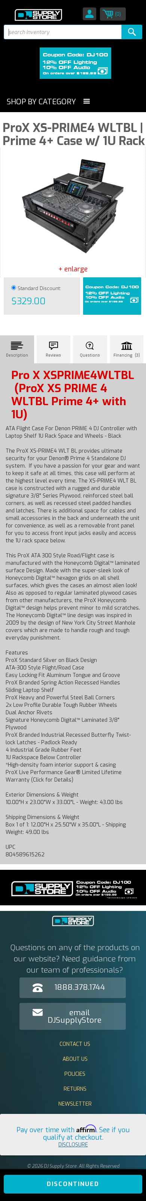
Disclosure (73, 1144)
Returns (75, 1089)
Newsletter (75, 1104)
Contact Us (75, 1044)
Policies (74, 1074)
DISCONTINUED (73, 1184)
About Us (75, 1059)
